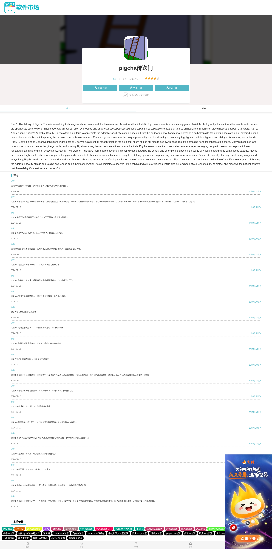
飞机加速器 (8, 538)
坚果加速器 (70, 528)
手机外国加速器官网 (118, 533)
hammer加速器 (61, 533)
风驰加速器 (171, 528)
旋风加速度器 (33, 528)
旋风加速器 (186, 528)
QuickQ (19, 528)
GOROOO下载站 (96, 533)
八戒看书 (200, 528)
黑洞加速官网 (75, 538)
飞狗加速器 (78, 533)
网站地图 (7, 528)
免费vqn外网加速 (124, 528)
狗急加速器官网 (104, 528)
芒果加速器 (8, 533)
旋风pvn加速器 (139, 533)
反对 (257, 191)
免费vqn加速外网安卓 (28, 533)
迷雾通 (46, 533)
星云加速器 (221, 533)
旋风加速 (57, 528)
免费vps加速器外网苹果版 (221, 528)
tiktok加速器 (86, 528)
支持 (251, 191)
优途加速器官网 (154, 528)
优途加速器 (189, 533)
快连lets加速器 (173, 533)
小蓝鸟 (139, 528)
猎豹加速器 (156, 533)
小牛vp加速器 (58, 538)
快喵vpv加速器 (40, 538)
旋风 (46, 528)
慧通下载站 (23, 538)
